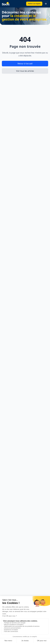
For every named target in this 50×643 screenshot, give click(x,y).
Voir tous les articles (25, 71)
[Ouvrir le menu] (45, 3)
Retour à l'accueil (25, 63)
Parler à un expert (34, 4)
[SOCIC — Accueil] (6, 4)
